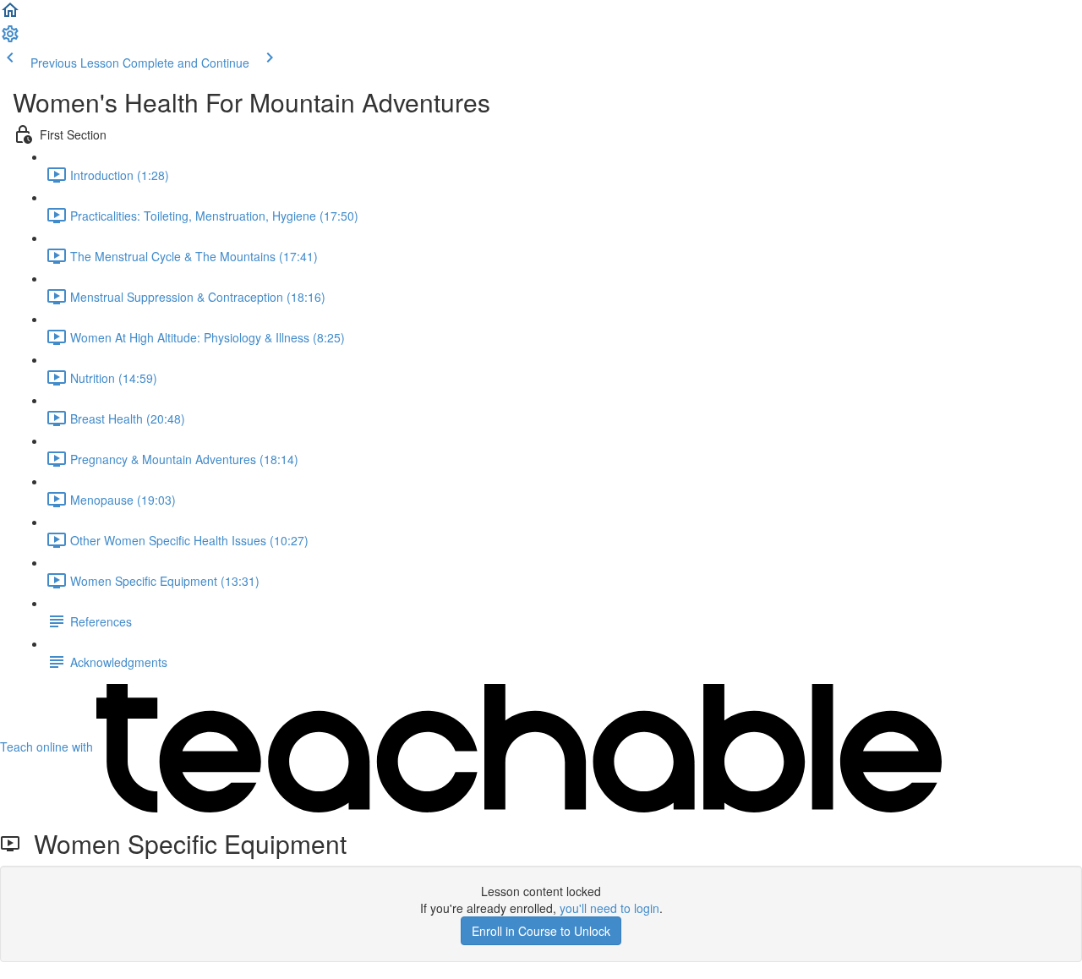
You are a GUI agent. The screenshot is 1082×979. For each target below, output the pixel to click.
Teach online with (48, 746)
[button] (10, 15)
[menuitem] (10, 38)
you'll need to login (609, 908)
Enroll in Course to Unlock (541, 930)
